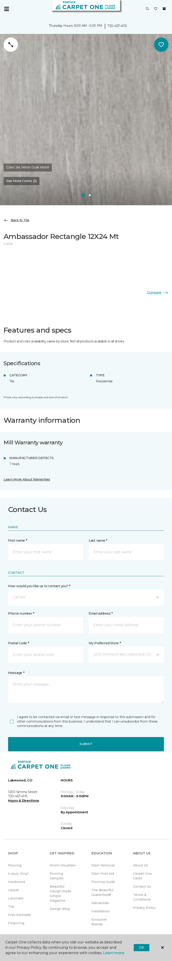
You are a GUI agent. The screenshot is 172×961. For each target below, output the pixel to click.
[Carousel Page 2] (90, 195)
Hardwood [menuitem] (16, 882)
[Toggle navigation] (6, 9)
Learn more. (114, 953)
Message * (16, 672)
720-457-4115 (117, 26)
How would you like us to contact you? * (39, 586)
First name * (17, 540)
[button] (147, 9)
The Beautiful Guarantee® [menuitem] (102, 892)
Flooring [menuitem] (15, 865)
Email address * (101, 613)
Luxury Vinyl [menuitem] (18, 874)
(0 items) (164, 8)
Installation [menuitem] (100, 911)
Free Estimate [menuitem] (19, 915)
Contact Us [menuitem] (142, 886)
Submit (86, 744)
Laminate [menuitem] (15, 898)
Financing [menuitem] (16, 923)
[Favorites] (155, 9)
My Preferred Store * (105, 643)
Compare (154, 292)
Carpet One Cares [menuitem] (142, 876)
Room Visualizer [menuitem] (63, 865)
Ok (141, 947)
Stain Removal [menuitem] (103, 865)
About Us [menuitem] (140, 865)
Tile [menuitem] (11, 907)
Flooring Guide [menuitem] (103, 882)
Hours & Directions (23, 801)
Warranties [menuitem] (100, 903)
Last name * (98, 540)
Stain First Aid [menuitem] (102, 874)
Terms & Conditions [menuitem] (142, 897)
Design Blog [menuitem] (60, 909)
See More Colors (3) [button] (21, 181)
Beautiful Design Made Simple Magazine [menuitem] (60, 893)
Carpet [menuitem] (13, 890)
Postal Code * (18, 643)
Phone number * (21, 613)
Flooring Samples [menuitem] (57, 876)
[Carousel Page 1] (83, 195)
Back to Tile (20, 220)
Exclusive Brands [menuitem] (99, 922)
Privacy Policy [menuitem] (144, 908)
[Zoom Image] (11, 44)
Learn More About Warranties (27, 479)
